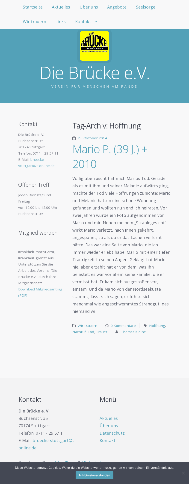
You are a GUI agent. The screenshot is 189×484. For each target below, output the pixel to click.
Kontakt (83, 21)
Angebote (117, 7)
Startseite (33, 7)
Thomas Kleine (133, 331)
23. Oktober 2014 (92, 138)
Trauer (101, 331)
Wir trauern (34, 21)
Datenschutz (112, 433)
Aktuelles (61, 7)
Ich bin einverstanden (94, 475)
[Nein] (183, 473)
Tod (91, 331)
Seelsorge (145, 7)
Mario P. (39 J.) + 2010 (110, 156)
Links (60, 21)
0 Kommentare (123, 325)
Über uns (89, 7)
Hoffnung (157, 325)
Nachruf (79, 331)
